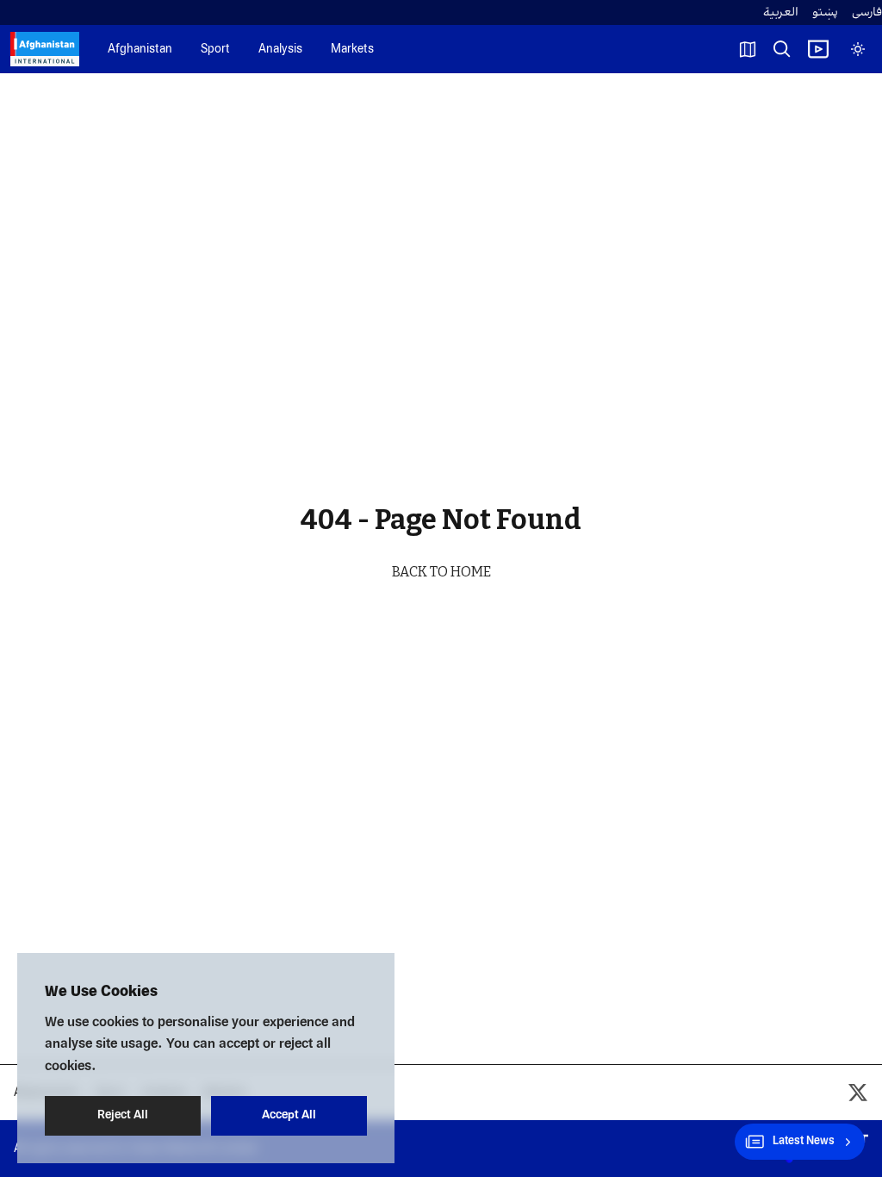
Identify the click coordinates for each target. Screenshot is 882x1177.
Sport (215, 49)
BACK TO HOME (441, 572)
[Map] (747, 49)
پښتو (825, 12)
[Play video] (818, 49)
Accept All (289, 1115)
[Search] (782, 49)
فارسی (867, 12)
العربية (780, 12)
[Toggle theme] (858, 49)
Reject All (122, 1115)
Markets (352, 49)
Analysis (280, 49)
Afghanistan (140, 49)
